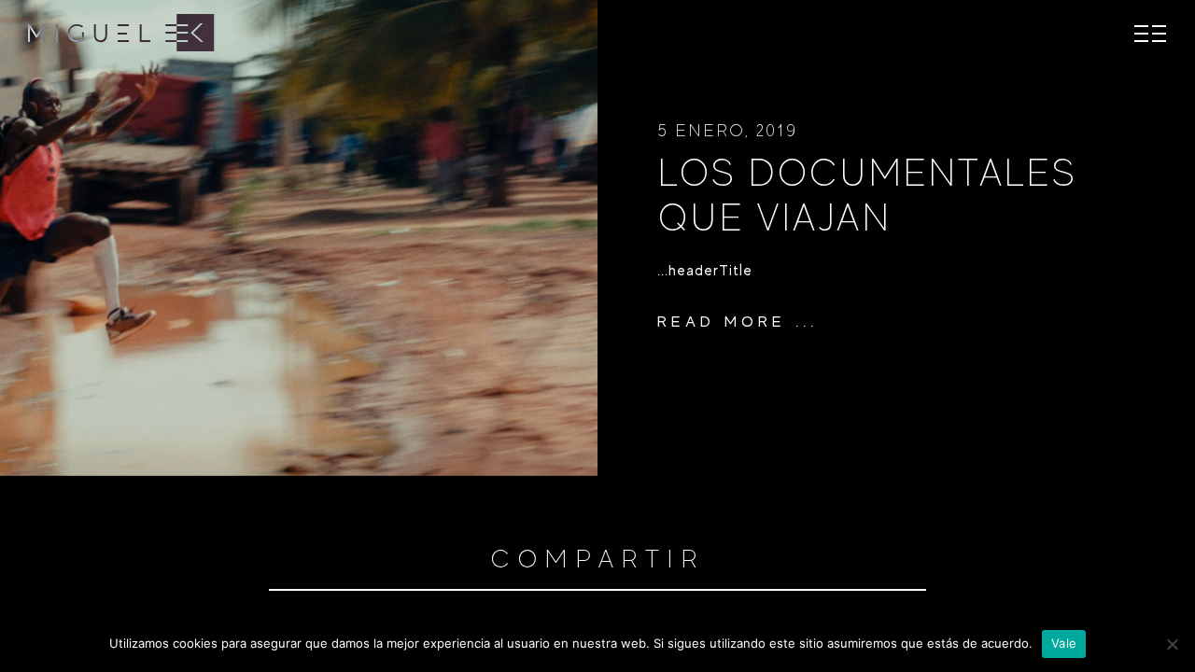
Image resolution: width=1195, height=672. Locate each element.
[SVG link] (121, 32)
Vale (1063, 643)
